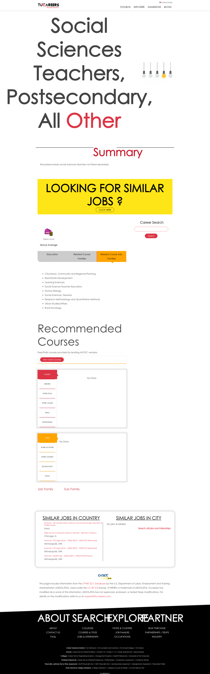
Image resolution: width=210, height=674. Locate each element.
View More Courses (52, 359)
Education (52, 254)
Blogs (167, 7)
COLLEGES (87, 628)
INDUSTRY (157, 636)
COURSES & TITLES (87, 632)
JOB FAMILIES (122, 632)
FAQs (53, 636)
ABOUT (53, 628)
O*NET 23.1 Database (94, 583)
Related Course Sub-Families (112, 256)
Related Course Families (82, 256)
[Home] (48, 6)
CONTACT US (53, 632)
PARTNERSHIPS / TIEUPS (157, 632)
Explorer (139, 7)
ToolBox (125, 7)
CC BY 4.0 (92, 587)
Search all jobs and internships (154, 528)
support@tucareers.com (98, 596)
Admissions (154, 7)
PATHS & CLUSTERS (122, 628)
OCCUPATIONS (122, 636)
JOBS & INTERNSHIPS (87, 636)
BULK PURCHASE (157, 628)
